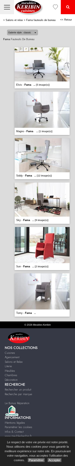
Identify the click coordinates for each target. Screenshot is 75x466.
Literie (8, 366)
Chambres (11, 375)
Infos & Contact (14, 431)
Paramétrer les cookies (18, 427)
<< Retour (66, 19)
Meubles (10, 371)
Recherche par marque (18, 394)
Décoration (11, 380)
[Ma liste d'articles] (55, 7)
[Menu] (7, 7)
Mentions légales (15, 422)
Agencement (12, 357)
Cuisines (10, 353)
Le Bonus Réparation (17, 403)
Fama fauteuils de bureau (41, 20)
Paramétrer (36, 460)
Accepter (54, 460)
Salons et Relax (14, 362)
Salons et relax (14, 20)
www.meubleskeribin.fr (18, 436)
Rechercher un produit (18, 389)
